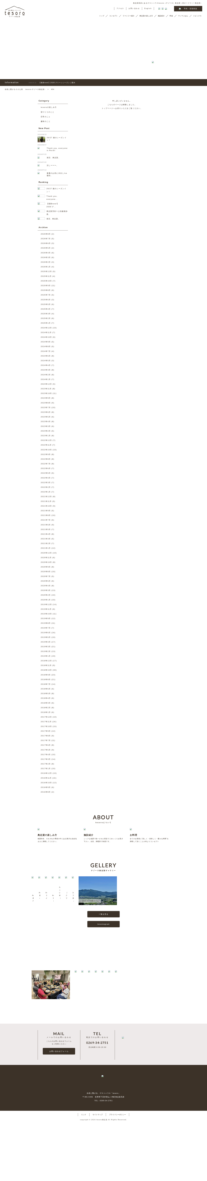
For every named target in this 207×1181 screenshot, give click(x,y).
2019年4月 (46, 642)
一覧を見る (103, 914)
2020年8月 (46, 571)
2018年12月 (46, 661)
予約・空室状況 (190, 9)
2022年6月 (46, 468)
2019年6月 (46, 633)
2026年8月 (46, 234)
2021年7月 (46, 520)
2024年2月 (46, 375)
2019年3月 (46, 647)
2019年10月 (46, 614)
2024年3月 (46, 370)
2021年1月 (46, 548)
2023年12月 (46, 384)
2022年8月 (46, 459)
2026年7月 (46, 239)
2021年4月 (46, 534)
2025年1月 (46, 323)
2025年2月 (46, 318)
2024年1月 (46, 379)
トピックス (197, 16)
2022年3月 (46, 482)
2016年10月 (46, 783)
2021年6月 (46, 525)
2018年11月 (46, 665)
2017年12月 (46, 717)
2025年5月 (46, 304)
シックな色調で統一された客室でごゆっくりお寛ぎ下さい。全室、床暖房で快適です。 (103, 838)
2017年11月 (46, 722)
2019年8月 (46, 623)
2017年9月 (46, 731)
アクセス (120, 8)
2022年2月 (46, 487)
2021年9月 (46, 511)
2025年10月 (46, 281)
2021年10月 (46, 506)
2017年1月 (46, 768)
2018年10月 (46, 670)
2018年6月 (46, 689)
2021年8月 (46, 515)
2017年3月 (46, 759)
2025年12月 (46, 271)
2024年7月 (46, 351)
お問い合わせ (134, 8)
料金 (171, 16)
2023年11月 (46, 389)
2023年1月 (46, 436)
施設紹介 (161, 16)
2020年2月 (46, 595)
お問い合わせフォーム (59, 1051)
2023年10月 (46, 393)
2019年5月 (46, 637)
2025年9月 (46, 285)
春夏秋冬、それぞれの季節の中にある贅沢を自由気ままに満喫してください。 (57, 838)
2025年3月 (46, 314)
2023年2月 (46, 431)
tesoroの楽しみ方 (49, 107)
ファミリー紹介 (128, 16)
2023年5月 (46, 417)
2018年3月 (46, 703)
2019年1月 (46, 656)
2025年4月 (46, 309)
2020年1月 (46, 600)
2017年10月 (46, 726)
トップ (101, 16)
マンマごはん (183, 16)
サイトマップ (98, 1115)
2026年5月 (46, 248)
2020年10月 (46, 562)
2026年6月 (46, 243)
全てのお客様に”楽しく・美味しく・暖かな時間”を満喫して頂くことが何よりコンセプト (149, 838)
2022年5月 (46, 473)
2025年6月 (46, 300)
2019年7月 (46, 628)
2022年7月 (46, 464)
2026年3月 (46, 257)
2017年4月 (46, 754)
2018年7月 (46, 684)
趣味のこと (45, 121)
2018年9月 (46, 675)
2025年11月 (46, 276)
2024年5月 (46, 361)
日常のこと (45, 117)
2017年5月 (46, 750)
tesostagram (103, 924)
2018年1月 (46, 712)
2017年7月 (46, 740)
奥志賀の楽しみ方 (146, 16)
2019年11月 (46, 609)
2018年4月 (46, 698)
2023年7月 (46, 407)
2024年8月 (46, 346)
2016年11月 (46, 778)
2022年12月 (46, 440)
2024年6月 (46, 356)
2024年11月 (46, 332)
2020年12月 (46, 553)
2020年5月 (46, 581)
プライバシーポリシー (117, 1115)
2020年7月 (46, 576)
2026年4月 (46, 253)
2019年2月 (46, 651)
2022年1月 (46, 492)
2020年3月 (46, 590)
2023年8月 (46, 403)
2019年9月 (46, 618)
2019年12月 (46, 604)
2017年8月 (46, 736)
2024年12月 (46, 328)
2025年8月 (46, 290)
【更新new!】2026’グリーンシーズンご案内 (52, 83)
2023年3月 (46, 426)
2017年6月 (46, 745)
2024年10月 (46, 337)
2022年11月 (46, 445)
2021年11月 (46, 501)
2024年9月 (46, 342)
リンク (83, 1115)
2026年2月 (46, 262)
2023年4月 (46, 421)
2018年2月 (46, 708)
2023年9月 (46, 398)
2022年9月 (46, 454)
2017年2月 (46, 764)
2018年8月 (46, 679)
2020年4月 (46, 586)
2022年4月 (46, 478)
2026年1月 (46, 267)
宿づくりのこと (47, 112)
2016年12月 (46, 773)
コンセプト (113, 16)
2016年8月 (46, 792)
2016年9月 (46, 787)
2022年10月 (46, 450)
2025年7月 (46, 295)
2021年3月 (46, 539)
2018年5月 (46, 693)
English (148, 8)
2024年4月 (46, 365)
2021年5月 (46, 529)
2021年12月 (46, 496)
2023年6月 (46, 412)
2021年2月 (46, 543)
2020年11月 (46, 557)
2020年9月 (46, 567)
